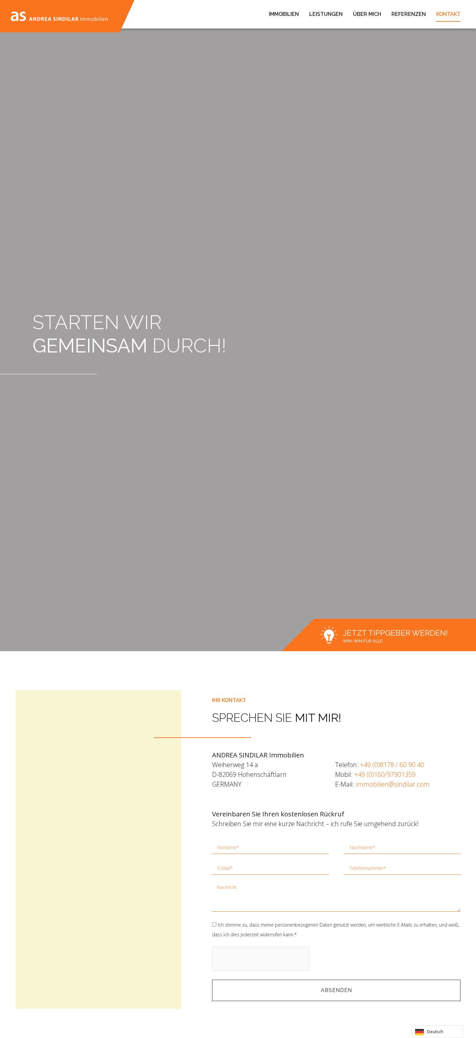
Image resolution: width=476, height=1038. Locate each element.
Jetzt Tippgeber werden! (395, 633)
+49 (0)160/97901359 (384, 774)
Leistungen (326, 14)
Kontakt (448, 14)
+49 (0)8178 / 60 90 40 (392, 764)
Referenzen (408, 14)
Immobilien (284, 14)
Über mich (367, 14)
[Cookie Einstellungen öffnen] (14, 1029)
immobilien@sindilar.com (393, 784)
